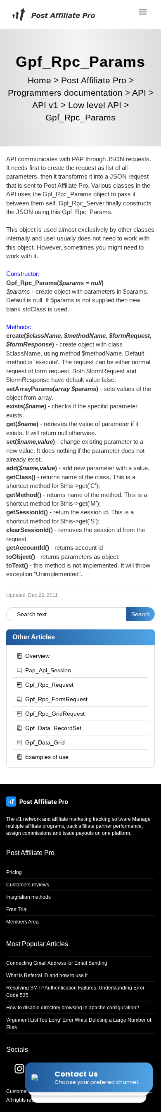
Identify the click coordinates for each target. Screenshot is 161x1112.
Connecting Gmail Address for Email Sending (56, 963)
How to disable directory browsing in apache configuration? (72, 1008)
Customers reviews (27, 885)
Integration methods (28, 897)
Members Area (22, 922)
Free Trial (17, 909)
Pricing (14, 872)
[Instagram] (15, 1072)
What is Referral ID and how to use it (47, 975)
